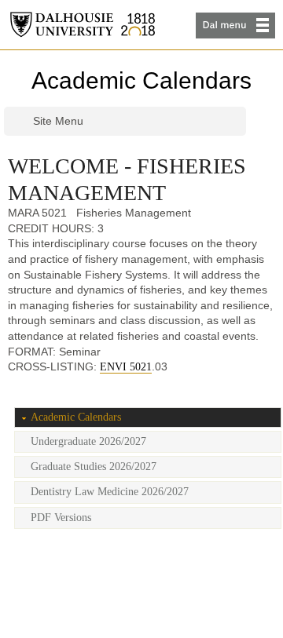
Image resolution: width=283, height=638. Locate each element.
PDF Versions (61, 517)
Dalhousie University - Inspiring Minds (82, 25)
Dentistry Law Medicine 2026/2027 (110, 492)
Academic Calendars (141, 80)
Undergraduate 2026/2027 (88, 441)
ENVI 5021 (126, 367)
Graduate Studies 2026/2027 (93, 466)
